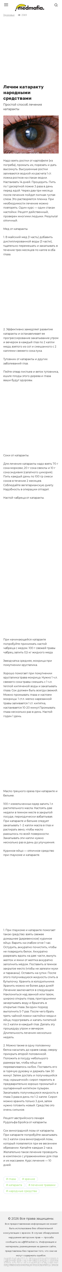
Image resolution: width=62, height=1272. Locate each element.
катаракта (15, 1185)
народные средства (23, 1191)
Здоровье (9, 15)
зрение (30, 1179)
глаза (12, 1179)
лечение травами (43, 1185)
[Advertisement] (31, 50)
